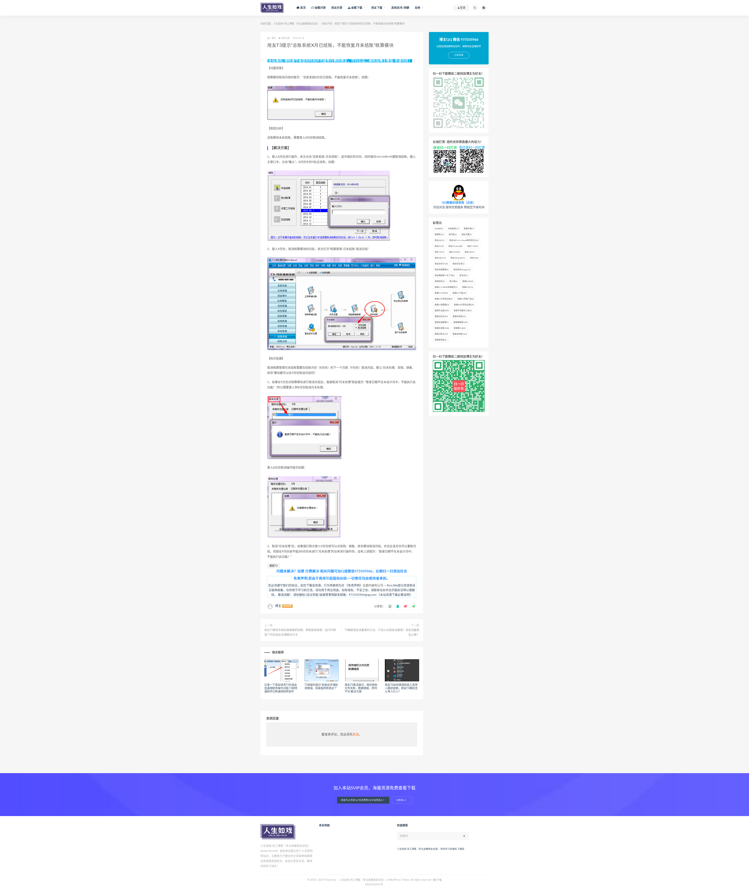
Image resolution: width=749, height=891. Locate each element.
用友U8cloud (457, 258)
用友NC (439, 246)
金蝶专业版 (442, 311)
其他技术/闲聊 (400, 7)
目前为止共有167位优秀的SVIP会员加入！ (363, 800)
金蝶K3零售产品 (465, 299)
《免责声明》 (354, 585)
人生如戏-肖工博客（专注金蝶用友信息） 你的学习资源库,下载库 (430, 849)
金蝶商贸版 (459, 316)
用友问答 (336, 7)
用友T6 (469, 252)
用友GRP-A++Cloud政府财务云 (464, 240)
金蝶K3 (467, 287)
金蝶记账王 (441, 334)
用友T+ (472, 246)
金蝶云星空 (441, 316)
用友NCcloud (455, 246)
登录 (356, 734)
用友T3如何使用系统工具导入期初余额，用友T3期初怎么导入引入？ (401, 688)
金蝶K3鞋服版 (442, 305)
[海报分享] (413, 606)
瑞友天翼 (466, 235)
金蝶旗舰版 (460, 322)
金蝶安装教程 (442, 322)
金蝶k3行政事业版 (444, 299)
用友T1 (439, 252)
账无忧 (464, 276)
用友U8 (440, 258)
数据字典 (469, 229)
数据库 (439, 235)
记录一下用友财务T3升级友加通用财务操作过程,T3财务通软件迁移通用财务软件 (280, 688)
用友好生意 (459, 264)
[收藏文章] (390, 606)
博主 (278, 605)
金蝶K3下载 (459, 293)
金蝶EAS (467, 281)
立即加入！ (402, 800)
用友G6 (440, 240)
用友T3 (273, 566)
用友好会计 (441, 264)
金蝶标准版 (442, 328)
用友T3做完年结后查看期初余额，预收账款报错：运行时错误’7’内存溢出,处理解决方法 (300, 632)
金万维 (453, 281)
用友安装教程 (442, 270)
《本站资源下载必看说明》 (394, 594)
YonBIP (439, 229)
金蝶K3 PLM (441, 293)
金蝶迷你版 (460, 334)
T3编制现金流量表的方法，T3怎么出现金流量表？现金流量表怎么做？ (382, 632)
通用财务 (440, 281)
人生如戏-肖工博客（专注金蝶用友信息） (296, 23)
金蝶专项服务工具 (463, 311)
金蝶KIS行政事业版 (464, 305)
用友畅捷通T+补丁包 (445, 276)
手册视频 (453, 229)
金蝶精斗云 (460, 328)
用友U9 (474, 258)
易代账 (453, 235)
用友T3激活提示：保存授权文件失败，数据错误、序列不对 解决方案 (361, 688)
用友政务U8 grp (462, 270)
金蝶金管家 (441, 340)
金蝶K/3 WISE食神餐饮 (446, 287)
